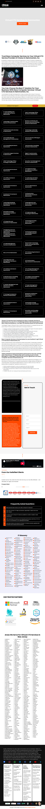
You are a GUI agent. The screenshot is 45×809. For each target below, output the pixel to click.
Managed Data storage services (17, 787)
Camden (34, 727)
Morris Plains (16, 689)
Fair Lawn (35, 708)
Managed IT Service (10, 563)
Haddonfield (26, 706)
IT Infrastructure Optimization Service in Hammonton (31, 195)
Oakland (25, 732)
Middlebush (7, 639)
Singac (6, 719)
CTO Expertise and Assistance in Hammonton (10, 222)
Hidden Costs (17, 575)
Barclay (6, 722)
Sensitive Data (37, 577)
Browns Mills (26, 697)
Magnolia (7, 724)
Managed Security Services (18, 542)
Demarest (16, 650)
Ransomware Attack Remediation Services (27, 793)
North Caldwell (17, 698)
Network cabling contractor (36, 773)
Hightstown (16, 662)
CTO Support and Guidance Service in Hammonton (32, 277)
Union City (35, 725)
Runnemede (26, 642)
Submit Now (32, 432)
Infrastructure (27, 563)
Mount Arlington (17, 678)
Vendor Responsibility (36, 587)
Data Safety (8, 549)
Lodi (34, 692)
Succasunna (26, 650)
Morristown (35, 678)
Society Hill (7, 685)
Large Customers (37, 562)
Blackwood (16, 653)
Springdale (35, 642)
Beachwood (26, 705)
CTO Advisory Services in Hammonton (9, 269)
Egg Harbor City (8, 709)
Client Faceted (18, 566)
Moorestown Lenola (36, 641)
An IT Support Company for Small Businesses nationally (8, 791)
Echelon (25, 718)
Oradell (15, 737)
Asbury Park (35, 660)
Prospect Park (17, 677)
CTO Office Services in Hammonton (9, 178)
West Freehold (26, 739)
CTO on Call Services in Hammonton (31, 186)
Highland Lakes (17, 659)
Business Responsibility (8, 581)
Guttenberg (26, 701)
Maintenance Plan (9, 555)
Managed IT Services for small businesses (18, 784)
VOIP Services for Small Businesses (36, 787)
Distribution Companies (17, 538)
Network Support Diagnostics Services (37, 778)
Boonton (25, 664)
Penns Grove (16, 646)
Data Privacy (8, 546)
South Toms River (8, 689)
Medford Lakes (8, 704)
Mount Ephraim (8, 737)
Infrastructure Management (36, 557)
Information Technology (27, 562)
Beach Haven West (8, 688)
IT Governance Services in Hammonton (10, 186)
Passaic (34, 726)
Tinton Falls (35, 667)
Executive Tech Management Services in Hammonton (32, 161)
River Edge (26, 709)
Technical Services (37, 580)
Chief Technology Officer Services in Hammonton (31, 113)
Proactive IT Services (27, 543)
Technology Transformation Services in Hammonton (10, 122)
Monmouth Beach (8, 670)
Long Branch (35, 704)
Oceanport (16, 668)
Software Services (28, 547)
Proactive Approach (28, 540)
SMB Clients (8, 571)
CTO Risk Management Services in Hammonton (9, 244)
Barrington (16, 701)
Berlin (15, 719)
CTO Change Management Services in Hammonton (32, 269)
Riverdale (7, 713)
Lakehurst (7, 643)
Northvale (16, 652)
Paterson (34, 732)
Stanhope (7, 674)
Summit (34, 689)
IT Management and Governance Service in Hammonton (31, 204)
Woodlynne (7, 657)
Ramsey (34, 656)
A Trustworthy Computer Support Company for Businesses (7, 782)
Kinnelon (25, 683)
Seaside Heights (8, 656)
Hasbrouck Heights (27, 723)
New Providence (27, 737)
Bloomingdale (17, 735)
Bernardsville (16, 723)
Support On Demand (27, 585)
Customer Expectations (36, 545)
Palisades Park (35, 684)
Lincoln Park (26, 685)
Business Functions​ (9, 544)
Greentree (26, 704)
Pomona (16, 716)
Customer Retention (36, 548)
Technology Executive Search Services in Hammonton (30, 222)
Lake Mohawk (26, 666)
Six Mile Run (7, 653)
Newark (34, 735)
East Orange (35, 723)
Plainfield (34, 717)
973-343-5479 (9, 1)
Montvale (25, 652)
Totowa (25, 694)
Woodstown (7, 712)
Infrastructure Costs (36, 555)
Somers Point (26, 688)
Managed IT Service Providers (10, 565)
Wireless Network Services (36, 781)
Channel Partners (18, 564)
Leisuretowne (7, 671)
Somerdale (16, 666)
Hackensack (35, 716)
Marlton (25, 676)
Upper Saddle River (27, 639)
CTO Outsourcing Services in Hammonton (32, 252)
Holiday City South (8, 729)
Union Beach (16, 663)
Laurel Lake (7, 675)
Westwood (26, 698)
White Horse (26, 653)
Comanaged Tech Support (17, 770)
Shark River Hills (8, 673)
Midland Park (16, 715)
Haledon (25, 641)
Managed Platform (19, 540)
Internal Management (36, 560)
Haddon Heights (17, 718)
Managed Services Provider (18, 586)
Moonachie (7, 642)
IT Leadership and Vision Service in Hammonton (31, 178)
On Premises (17, 550)
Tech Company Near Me (37, 542)
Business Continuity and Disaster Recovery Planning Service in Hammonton (32, 122)
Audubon (25, 654)
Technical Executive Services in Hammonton (10, 130)
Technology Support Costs (36, 584)
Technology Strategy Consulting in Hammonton (32, 303)
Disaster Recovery (9, 586)
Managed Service (18, 544)
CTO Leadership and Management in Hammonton (10, 138)
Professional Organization (27, 578)
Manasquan (16, 673)
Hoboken (34, 719)
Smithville (16, 717)
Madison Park (16, 731)
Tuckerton (7, 678)
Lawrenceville (7, 706)
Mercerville (26, 730)
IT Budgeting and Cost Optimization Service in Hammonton (9, 235)
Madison (34, 669)
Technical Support (37, 582)
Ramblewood (16, 674)
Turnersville (7, 694)
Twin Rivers (16, 706)
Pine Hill (25, 691)
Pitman (25, 661)
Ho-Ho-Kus (7, 711)
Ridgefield (25, 702)
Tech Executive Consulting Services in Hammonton (32, 146)
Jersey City (35, 734)
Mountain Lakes (8, 720)
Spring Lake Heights (9, 731)
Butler (15, 726)
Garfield (34, 706)
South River (35, 662)
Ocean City (26, 695)
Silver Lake (7, 718)
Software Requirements (27, 545)
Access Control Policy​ (9, 538)
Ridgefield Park (26, 731)
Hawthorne (35, 676)
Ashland (25, 646)
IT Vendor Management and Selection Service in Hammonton (10, 286)
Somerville (26, 725)
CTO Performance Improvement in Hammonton (32, 261)
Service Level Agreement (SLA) (18, 556)
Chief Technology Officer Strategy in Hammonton (9, 161)
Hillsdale (25, 690)
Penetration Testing (28, 539)
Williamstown (35, 655)
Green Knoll (16, 699)
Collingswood (35, 643)
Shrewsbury (7, 710)
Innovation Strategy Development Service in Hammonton (9, 213)
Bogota (25, 643)
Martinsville (26, 712)
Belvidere (7, 692)
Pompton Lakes (27, 696)
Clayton (25, 660)
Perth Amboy (35, 718)
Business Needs (9, 578)
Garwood (7, 727)
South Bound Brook (8, 730)
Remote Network (37, 572)
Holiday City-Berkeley (28, 724)
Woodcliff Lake (17, 676)
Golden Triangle (8, 717)
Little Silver (16, 670)
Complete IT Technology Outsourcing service (17, 780)
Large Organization (9, 552)
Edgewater (26, 733)
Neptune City (7, 738)
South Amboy (26, 668)
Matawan (25, 655)
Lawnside (7, 650)
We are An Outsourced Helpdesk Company (8, 786)
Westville (7, 715)
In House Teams (28, 559)
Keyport (15, 711)
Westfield (35, 702)
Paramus (34, 697)
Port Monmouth (8, 677)
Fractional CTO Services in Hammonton (10, 194)
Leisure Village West (9, 683)
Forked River (16, 647)
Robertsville (26, 717)
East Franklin (16, 725)
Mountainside (17, 708)
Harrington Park (17, 645)
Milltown (16, 710)
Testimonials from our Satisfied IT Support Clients (7, 774)
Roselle (34, 687)
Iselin (34, 673)
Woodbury (26, 680)
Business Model (9, 577)
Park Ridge (26, 659)
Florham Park (26, 711)
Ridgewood (35, 695)
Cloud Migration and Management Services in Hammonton (9, 261)
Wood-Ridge (26, 670)
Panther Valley (8, 701)
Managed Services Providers (28, 566)
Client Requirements (18, 568)
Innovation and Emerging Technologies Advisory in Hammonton (31, 312)
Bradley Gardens (36, 652)
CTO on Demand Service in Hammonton (10, 170)
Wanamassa (16, 641)
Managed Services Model (18, 583)
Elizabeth (34, 731)
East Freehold (17, 649)
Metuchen (35, 654)
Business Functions (9, 576)
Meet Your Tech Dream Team (7, 795)
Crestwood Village (17, 738)
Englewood (35, 701)
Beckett (15, 654)
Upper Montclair (27, 713)
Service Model (18, 558)
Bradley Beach (8, 716)
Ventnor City (26, 682)
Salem (15, 661)
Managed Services (18, 581)
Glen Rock (26, 715)
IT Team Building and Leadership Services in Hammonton (9, 113)
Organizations (18, 551)
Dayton (15, 722)
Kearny (34, 712)
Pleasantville (35, 682)
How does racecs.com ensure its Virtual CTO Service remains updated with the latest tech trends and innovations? (23, 524)
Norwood (16, 671)
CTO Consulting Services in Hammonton (10, 146)
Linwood (16, 702)
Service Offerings (18, 560)
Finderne (16, 685)
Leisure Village (7, 732)
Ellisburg (6, 723)
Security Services (37, 576)
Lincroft (15, 692)
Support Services (37, 540)
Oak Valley (7, 676)
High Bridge (7, 682)
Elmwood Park (35, 680)
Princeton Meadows (37, 640)
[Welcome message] (39, 803)
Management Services (27, 568)
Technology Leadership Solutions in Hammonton (31, 130)
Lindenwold (35, 664)
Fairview (34, 649)
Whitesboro (7, 648)
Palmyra (16, 712)
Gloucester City (27, 703)
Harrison (34, 681)
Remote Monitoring (28, 582)
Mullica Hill (7, 687)
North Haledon (26, 645)
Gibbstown (7, 697)
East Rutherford (27, 677)
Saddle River (7, 668)
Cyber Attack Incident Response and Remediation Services (26, 788)
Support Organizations (36, 538)
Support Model (27, 550)
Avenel (34, 675)
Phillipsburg (35, 650)
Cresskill (25, 657)
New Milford (35, 663)
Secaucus (35, 688)
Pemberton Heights (9, 649)
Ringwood (25, 727)
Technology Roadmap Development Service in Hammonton (9, 204)
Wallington (26, 710)
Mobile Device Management (27, 571)
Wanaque (25, 716)
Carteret (34, 690)
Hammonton (35, 645)
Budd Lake (26, 678)
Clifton (34, 729)
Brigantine (26, 656)
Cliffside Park (35, 696)
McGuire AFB (16, 660)
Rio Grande (7, 647)
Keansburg (26, 675)
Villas (25, 662)
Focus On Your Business (18, 573)
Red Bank (25, 719)
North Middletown (8, 669)
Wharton (16, 690)
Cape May (7, 684)
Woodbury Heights (8, 660)
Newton (25, 720)
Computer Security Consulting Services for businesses (27, 776)
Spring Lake (7, 654)
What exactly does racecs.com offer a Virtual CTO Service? (19, 507)
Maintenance (8, 553)
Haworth (6, 680)
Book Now (35, 105)
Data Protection (9, 547)
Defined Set (8, 550)
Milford (6, 640)
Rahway (34, 703)
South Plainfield (36, 691)
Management (36, 573)
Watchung (16, 687)
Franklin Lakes (26, 699)
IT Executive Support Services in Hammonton (11, 154)
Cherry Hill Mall (36, 647)
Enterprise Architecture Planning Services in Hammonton (31, 295)
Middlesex (25, 738)
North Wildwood (8, 695)
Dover (34, 670)
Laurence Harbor (17, 697)
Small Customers (9, 570)
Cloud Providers (28, 553)
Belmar (15, 667)
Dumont (34, 668)
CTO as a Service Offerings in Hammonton (32, 138)
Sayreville (35, 715)
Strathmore (16, 730)
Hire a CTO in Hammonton (10, 252)
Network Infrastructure (36, 568)
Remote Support (37, 575)
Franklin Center (17, 681)
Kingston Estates (17, 694)
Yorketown (16, 695)
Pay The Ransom (28, 537)
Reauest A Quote (22, 23)
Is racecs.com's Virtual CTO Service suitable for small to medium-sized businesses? (22, 515)
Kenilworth (16, 739)
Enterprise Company (17, 571)
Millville (34, 699)
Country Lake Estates (9, 696)
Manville (25, 687)
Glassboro (35, 683)
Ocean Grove (7, 662)
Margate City (16, 682)
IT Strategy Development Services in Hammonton (9, 295)
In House (26, 558)
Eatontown (26, 726)
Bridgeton (35, 710)
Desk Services (8, 584)
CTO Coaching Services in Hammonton (10, 303)
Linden (34, 713)
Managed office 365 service (17, 777)
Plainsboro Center (8, 645)
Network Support (18, 548)
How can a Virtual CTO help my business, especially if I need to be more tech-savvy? (22, 511)
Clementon (16, 656)
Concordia (7, 681)
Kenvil (6, 661)
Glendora (16, 648)
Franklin (34, 709)
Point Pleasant (36, 677)
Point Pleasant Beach (9, 733)
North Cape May (8, 664)
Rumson (16, 703)
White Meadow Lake (27, 673)
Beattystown (7, 734)
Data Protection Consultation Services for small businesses (26, 780)
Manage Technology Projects (8, 560)
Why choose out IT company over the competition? (7, 770)
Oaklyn (6, 708)
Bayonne (34, 724)
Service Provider (18, 561)
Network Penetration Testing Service (27, 784)
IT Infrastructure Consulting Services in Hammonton (10, 277)
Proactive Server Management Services (17, 773)
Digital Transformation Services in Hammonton (31, 154)
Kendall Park (26, 669)
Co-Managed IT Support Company (7, 778)
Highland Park (35, 639)
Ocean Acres (35, 666)
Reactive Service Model (28, 581)
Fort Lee (34, 711)
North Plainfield (36, 685)
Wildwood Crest (8, 663)
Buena (6, 725)
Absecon (25, 663)
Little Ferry (26, 692)
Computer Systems (28, 556)
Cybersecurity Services (36, 552)
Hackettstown (26, 671)
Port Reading (7, 702)
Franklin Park (35, 646)
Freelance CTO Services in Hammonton (10, 311)
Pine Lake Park (26, 647)
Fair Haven (16, 669)
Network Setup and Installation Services (36, 770)
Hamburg (7, 667)
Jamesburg (16, 683)
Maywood (25, 674)
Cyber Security (37, 550)
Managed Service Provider (18, 579)
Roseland (16, 675)
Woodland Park (26, 729)
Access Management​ (8, 541)
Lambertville (7, 698)
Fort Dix (15, 727)
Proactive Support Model (28, 575)
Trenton (34, 737)
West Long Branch (17, 732)
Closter (25, 649)
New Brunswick (36, 722)
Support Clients (28, 549)
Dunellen (16, 713)
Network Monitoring (28, 573)
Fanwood (16, 729)
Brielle (15, 642)
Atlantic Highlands (8, 726)
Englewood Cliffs (17, 664)
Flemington (7, 735)
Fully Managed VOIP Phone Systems (36, 784)
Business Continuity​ (10, 543)
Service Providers (9, 568)
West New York (36, 720)
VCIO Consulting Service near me (17, 789)
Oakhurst (7, 699)
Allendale (16, 704)
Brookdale (25, 681)
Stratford (16, 709)
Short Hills (25, 734)
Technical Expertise (37, 579)
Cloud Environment (28, 552)
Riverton (6, 641)
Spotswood (26, 640)
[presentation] (2, 486)
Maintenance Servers (8, 557)
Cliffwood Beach (8, 652)
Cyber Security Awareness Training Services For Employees (27, 798)
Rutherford (35, 674)
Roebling (6, 703)
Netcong (6, 666)
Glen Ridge (16, 720)
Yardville (16, 705)
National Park (7, 659)
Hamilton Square (27, 722)
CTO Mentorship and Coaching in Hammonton (31, 213)
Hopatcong (35, 648)
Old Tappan (16, 684)
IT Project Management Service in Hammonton (31, 285)
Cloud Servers (27, 555)
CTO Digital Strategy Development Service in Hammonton (31, 170)
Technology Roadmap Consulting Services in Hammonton (31, 233)
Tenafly (34, 653)
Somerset (35, 694)
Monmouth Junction (9, 655)
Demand (7, 583)
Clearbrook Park (8, 646)
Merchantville (7, 691)
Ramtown (16, 691)
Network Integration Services (36, 776)
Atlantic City (35, 733)
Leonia (25, 667)
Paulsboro (16, 680)
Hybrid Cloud (17, 577)
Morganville (16, 657)
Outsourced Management (18, 554)
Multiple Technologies (36, 566)
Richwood (7, 705)
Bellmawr (25, 708)
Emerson (16, 724)
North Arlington (36, 661)
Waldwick (25, 684)
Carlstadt (16, 688)
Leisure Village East (8, 690)
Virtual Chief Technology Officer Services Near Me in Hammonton (32, 244)
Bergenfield (35, 698)
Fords (34, 657)
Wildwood (16, 655)
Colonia (34, 671)
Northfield (16, 734)
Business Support (18, 563)
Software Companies (8, 574)
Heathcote (16, 696)
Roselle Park (26, 735)
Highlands (16, 643)
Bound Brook (26, 689)
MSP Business (36, 563)
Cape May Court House (17, 640)
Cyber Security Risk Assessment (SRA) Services (27, 772)
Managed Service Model (18, 547)
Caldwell (16, 733)
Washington (35, 659)
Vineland (34, 730)
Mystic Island (26, 648)
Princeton (35, 705)
